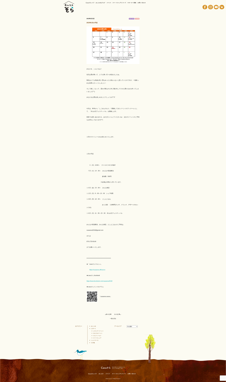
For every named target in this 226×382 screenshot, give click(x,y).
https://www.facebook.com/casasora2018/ (99, 281)
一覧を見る (113, 318)
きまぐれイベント (97, 333)
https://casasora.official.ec (97, 270)
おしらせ (132, 18)
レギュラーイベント (98, 331)
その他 (137, 18)
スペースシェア (97, 338)
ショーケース (94, 340)
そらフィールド (97, 335)
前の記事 (109, 314)
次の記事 (117, 314)
